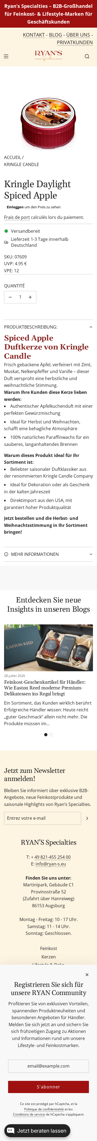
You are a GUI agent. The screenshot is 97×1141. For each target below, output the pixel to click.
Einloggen (15, 207)
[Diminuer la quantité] (10, 297)
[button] (45, 734)
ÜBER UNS (78, 34)
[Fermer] (87, 975)
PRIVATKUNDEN (75, 42)
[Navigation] (6, 56)
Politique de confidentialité (44, 1109)
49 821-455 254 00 (52, 857)
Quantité (14, 286)
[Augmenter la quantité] (30, 297)
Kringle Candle (21, 164)
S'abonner (48, 1087)
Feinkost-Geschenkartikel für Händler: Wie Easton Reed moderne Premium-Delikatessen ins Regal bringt (44, 688)
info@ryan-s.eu (51, 864)
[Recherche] (87, 56)
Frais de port (17, 217)
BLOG (55, 34)
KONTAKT (34, 34)
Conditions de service (29, 1114)
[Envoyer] (87, 818)
